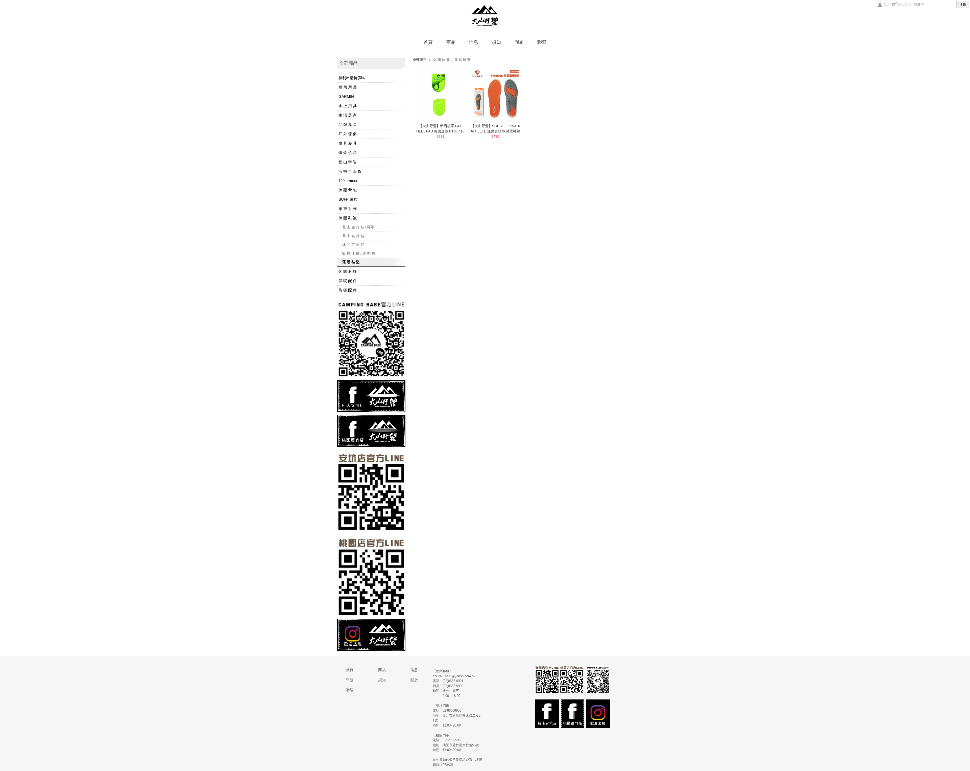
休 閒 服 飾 (347, 271)
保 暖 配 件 (347, 281)
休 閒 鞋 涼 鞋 (353, 244)
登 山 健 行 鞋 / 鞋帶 (358, 227)
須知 (496, 42)
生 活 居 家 (347, 115)
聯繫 (541, 42)
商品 (450, 42)
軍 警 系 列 (347, 209)
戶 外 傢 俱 (347, 134)
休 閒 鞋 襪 (347, 218)
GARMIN (346, 96)
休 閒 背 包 (347, 190)
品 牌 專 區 (347, 124)
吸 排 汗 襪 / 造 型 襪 (358, 253)
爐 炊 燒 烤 (347, 152)
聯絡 (349, 690)
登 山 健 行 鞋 (353, 236)
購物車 (905, 5)
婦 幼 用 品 (347, 87)
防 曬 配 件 (347, 290)
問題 (519, 42)
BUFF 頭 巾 (348, 199)
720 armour (347, 180)
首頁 (428, 42)
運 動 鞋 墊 (350, 262)
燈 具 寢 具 (347, 143)
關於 (414, 680)
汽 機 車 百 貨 (349, 171)
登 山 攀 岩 (347, 162)
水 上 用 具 (347, 106)
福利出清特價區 (351, 78)
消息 (473, 42)
